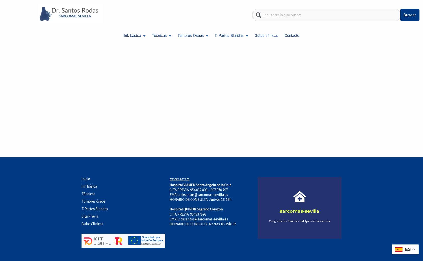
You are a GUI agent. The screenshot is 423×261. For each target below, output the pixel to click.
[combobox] (326, 15)
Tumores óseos (93, 201)
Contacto (291, 36)
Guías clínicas (266, 36)
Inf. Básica (89, 186)
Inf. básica (132, 36)
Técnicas (159, 36)
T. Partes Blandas (229, 36)
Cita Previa (90, 216)
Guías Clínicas (92, 223)
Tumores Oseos (191, 36)
